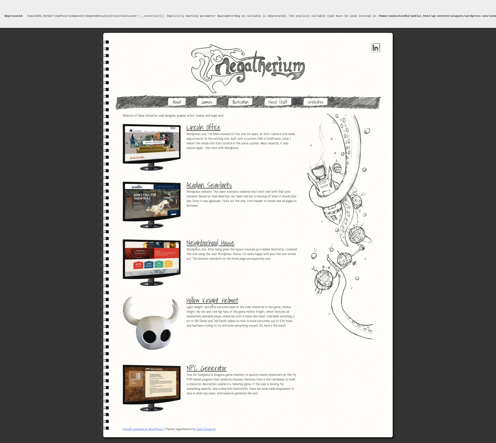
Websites (316, 102)
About (177, 102)
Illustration (240, 102)
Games (206, 102)
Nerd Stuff (278, 102)
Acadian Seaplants (209, 185)
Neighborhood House (211, 242)
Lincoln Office (204, 127)
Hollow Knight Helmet (212, 300)
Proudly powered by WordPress (143, 429)
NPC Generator (207, 368)
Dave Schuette (206, 429)
